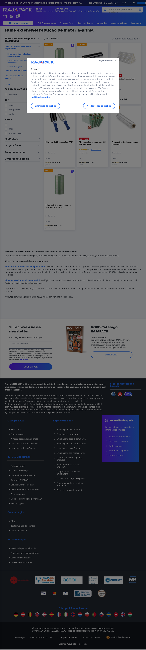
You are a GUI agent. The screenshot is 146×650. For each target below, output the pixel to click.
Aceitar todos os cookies (99, 105)
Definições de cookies (45, 105)
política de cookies (41, 97)
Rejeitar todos (106, 60)
